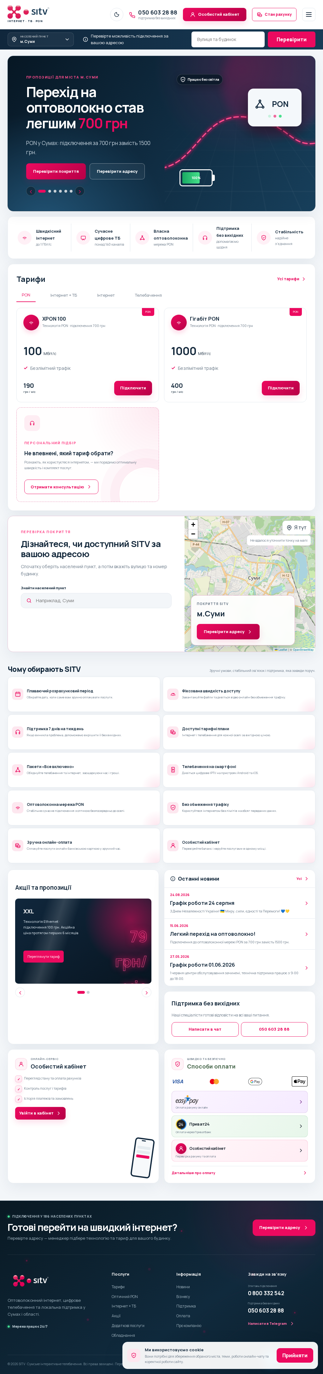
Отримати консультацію (57, 471)
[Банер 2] (47, 175)
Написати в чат (205, 1013)
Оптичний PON (125, 1281)
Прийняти (295, 1355)
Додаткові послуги (128, 1310)
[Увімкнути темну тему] (116, 14)
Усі (299, 863)
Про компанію (188, 1310)
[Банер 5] (65, 175)
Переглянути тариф (43, 941)
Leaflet (282, 634)
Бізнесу (183, 1281)
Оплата (183, 1300)
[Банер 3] (55, 175)
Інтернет (106, 279)
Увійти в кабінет (36, 1097)
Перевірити (292, 39)
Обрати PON (46, 155)
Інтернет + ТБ (63, 279)
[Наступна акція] (146, 977)
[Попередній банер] (31, 175)
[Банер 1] (39, 175)
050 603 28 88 (274, 1013)
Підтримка (186, 1290)
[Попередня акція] (20, 977)
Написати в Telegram (267, 1307)
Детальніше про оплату (193, 1157)
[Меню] (308, 14)
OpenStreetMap (303, 634)
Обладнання (123, 1320)
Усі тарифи (288, 263)
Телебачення (148, 279)
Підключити (133, 372)
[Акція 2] (88, 976)
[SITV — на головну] (31, 1265)
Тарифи (118, 1271)
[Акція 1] (81, 976)
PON (26, 279)
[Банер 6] (71, 175)
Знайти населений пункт (43, 572)
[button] (193, 509)
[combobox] (228, 39)
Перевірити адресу (98, 155)
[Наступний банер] (80, 175)
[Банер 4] (60, 175)
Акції (116, 1300)
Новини (183, 1271)
